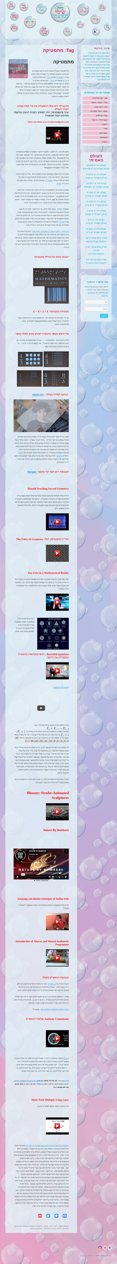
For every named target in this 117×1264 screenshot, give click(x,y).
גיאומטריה (39, 1226)
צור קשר (24, 6)
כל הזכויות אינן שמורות (86, 1255)
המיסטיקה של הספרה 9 (60, 1146)
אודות (95, 19)
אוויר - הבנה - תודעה (50, 1226)
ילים (30, 22)
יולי (33, 1146)
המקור (49, 77)
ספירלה (59, 1228)
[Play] (41, 708)
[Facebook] (96, 31)
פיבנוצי (54, 1228)
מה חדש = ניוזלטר (97, 282)
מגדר (105, 129)
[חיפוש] (108, 27)
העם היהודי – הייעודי (99, 120)
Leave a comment (36, 1228)
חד (33, 231)
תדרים (65, 80)
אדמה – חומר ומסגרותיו (98, 111)
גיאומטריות (60, 77)
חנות (67, 31)
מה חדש (11, 5)
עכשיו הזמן (103, 133)
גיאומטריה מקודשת (29, 1226)
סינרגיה (61, 222)
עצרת (65, 1058)
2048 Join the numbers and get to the (41, 1081)
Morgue (31, 471)
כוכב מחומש (18, 1226)
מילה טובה (102, 7)
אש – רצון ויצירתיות (100, 98)
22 (33, 1000)
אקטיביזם (103, 137)
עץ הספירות (52, 984)
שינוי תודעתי (99, 1255)
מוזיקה (81, 24)
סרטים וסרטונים (14, 27)
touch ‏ (38, 394)
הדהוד (52, 80)
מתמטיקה (63, 61)
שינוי (60, 12)
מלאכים (59, 456)
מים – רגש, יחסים (100, 107)
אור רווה (29, 1146)
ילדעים (21, 453)
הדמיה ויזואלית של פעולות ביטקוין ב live (55, 1009)
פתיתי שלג (47, 1228)
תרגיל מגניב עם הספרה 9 (43, 1146)
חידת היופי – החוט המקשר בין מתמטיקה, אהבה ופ (51, 231)
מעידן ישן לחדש (101, 116)
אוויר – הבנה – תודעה (99, 102)
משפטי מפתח (14, 16)
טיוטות (104, 142)
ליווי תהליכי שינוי (44, 31)
